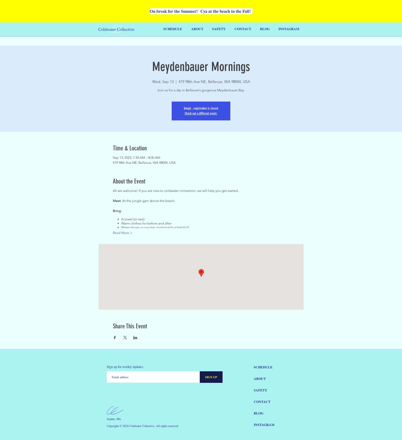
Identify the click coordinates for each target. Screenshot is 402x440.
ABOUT (260, 378)
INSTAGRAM (264, 424)
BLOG (258, 413)
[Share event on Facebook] (115, 337)
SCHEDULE (263, 367)
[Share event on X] (125, 337)
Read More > (122, 233)
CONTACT (262, 401)
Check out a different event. (201, 113)
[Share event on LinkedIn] (135, 337)
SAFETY (260, 390)
